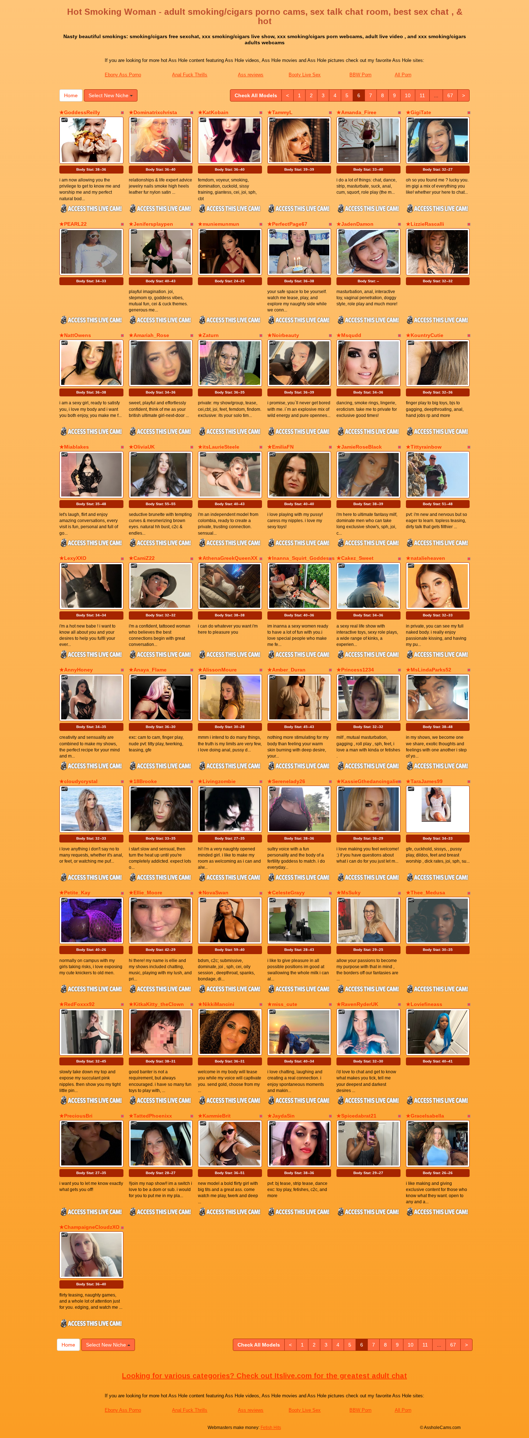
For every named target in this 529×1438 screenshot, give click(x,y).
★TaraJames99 (424, 781)
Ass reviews (250, 74)
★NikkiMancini (216, 1004)
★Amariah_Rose (149, 335)
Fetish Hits (271, 1427)
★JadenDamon (355, 224)
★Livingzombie (217, 781)
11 (422, 95)
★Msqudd (348, 335)
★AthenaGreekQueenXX (227, 558)
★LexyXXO (72, 558)
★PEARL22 (73, 224)
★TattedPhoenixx (150, 1116)
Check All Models (256, 95)
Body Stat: (91, 169)
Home (71, 95)
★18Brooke (143, 781)
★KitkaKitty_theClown (156, 1004)
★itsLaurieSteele (218, 447)
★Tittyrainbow (424, 447)
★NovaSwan (213, 892)
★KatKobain (213, 112)
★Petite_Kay (74, 892)
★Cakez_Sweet (355, 558)
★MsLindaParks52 (428, 670)
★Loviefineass (424, 1004)
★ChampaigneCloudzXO (89, 1227)
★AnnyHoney (76, 670)
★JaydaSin (281, 1116)
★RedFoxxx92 (77, 1004)
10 (408, 95)
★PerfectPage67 (287, 224)
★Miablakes (74, 447)
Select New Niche (109, 95)
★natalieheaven (425, 558)
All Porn (403, 74)
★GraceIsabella (425, 1116)
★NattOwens (75, 335)
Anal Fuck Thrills (189, 74)
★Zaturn (208, 335)
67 (450, 95)
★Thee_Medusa (425, 892)
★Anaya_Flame (148, 670)
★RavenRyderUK (357, 1004)
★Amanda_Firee (356, 112)
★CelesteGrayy (286, 892)
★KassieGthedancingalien (369, 781)
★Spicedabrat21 (356, 1116)
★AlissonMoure (217, 670)
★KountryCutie (424, 335)
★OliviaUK (142, 447)
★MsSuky (348, 892)
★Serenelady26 (286, 781)
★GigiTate (418, 112)
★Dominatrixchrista (153, 112)
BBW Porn (360, 74)
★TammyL (280, 112)
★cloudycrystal (78, 781)
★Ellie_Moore (145, 892)
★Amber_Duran (286, 670)
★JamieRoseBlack (359, 447)
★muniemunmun (218, 224)
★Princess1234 (355, 670)
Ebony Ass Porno (123, 74)
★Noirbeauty (283, 335)
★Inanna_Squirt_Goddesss (301, 558)
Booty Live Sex (305, 74)
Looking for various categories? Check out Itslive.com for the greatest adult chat (264, 1376)
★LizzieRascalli (425, 224)
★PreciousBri (75, 1116)
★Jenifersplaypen (151, 224)
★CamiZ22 (142, 558)
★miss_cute (282, 1004)
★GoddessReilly (79, 112)
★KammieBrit (214, 1116)
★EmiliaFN (280, 447)
